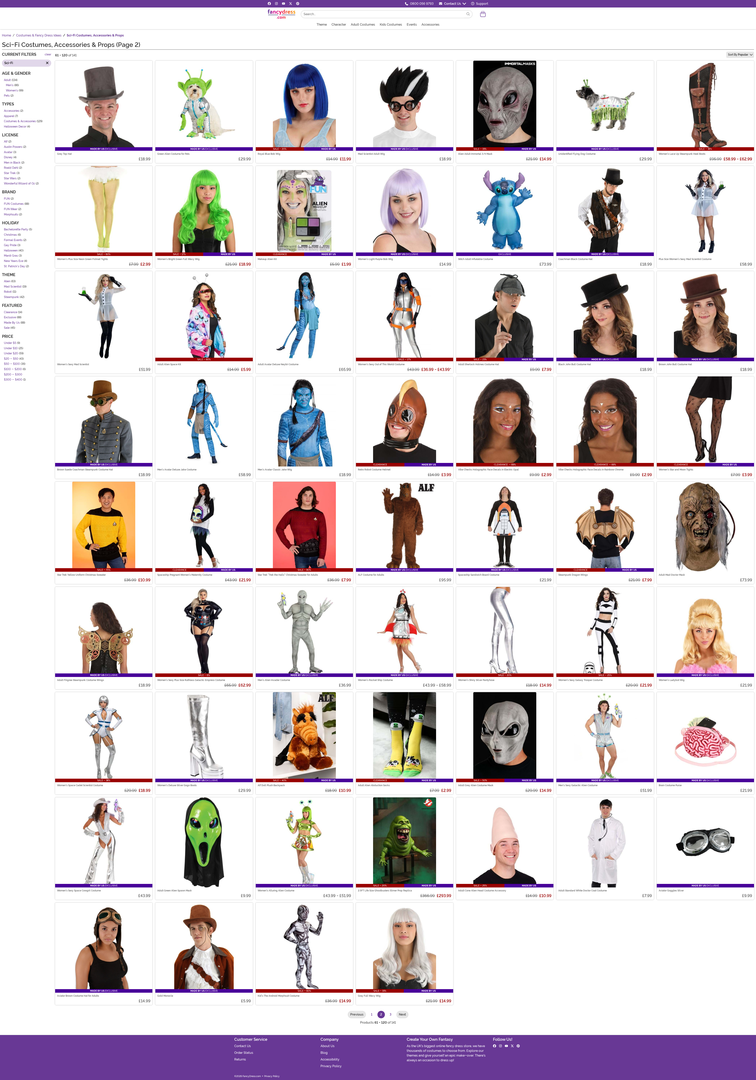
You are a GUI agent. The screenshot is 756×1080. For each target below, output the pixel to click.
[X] (290, 3)
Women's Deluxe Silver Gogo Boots (177, 785)
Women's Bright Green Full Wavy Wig (178, 259)
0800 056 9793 (422, 4)
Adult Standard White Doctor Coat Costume (582, 890)
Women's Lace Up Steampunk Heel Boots (682, 154)
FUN (7, 198)
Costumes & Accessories (20, 121)
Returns (240, 1059)
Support (481, 4)
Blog (324, 1053)
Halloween (11, 250)
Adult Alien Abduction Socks (374, 785)
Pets (7, 96)
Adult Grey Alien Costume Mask (475, 785)
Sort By (738, 54)
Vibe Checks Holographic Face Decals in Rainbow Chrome (591, 469)
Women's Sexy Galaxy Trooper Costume (580, 680)
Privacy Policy (331, 1066)
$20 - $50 (11, 358)
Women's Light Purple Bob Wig (375, 259)
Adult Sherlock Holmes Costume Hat (478, 364)
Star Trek (10, 173)
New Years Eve (13, 261)
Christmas (10, 234)
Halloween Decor (15, 126)
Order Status (243, 1053)
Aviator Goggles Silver (671, 890)
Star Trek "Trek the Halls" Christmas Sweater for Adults (288, 575)
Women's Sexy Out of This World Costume (381, 364)
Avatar (8, 152)
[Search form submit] (468, 14)
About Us (327, 1046)
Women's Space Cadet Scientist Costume (80, 785)
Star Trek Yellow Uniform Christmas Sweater (81, 575)
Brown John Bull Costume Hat (675, 364)
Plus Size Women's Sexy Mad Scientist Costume (685, 259)
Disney (8, 157)
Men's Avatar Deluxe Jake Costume (176, 469)
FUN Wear (10, 209)
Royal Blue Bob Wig (269, 154)
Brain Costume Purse (670, 785)
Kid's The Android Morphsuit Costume (278, 995)
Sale (7, 328)
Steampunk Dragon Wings (573, 575)
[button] (483, 14)
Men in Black (12, 162)
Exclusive (10, 317)
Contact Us (452, 4)
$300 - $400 (13, 380)
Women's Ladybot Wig (672, 680)
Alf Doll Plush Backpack (271, 785)
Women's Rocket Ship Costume (375, 680)
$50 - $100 (12, 364)
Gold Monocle (165, 995)
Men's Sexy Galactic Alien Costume (578, 785)
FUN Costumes (14, 204)
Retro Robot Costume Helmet (374, 469)
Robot (8, 292)
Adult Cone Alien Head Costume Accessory (482, 890)
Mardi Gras (11, 256)
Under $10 (11, 348)
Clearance (10, 312)
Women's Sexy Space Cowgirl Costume (79, 890)
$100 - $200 (13, 369)
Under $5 (10, 343)
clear (48, 54)
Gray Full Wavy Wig (369, 995)
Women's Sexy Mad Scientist (73, 364)
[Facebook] (269, 3)
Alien (7, 281)
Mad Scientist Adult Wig (371, 154)
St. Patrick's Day (14, 266)
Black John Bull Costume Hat (574, 364)
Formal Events (13, 240)
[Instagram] (276, 3)
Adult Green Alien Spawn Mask (174, 890)
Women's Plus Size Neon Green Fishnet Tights (82, 259)
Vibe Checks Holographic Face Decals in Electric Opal (488, 469)
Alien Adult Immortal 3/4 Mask (475, 154)
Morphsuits (11, 214)
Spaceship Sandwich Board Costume (478, 575)
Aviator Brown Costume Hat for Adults (78, 995)
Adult (7, 80)
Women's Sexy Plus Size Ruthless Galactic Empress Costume (191, 680)
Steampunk (11, 297)
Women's (12, 90)
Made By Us (12, 322)
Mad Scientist (12, 286)
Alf (5, 141)
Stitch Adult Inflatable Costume (475, 259)
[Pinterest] (297, 3)
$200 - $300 (13, 374)
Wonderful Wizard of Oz (19, 183)
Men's (9, 85)
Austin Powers (13, 147)
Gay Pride (10, 245)
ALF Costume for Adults (371, 575)
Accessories (11, 111)
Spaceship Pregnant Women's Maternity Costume (184, 575)
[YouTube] (283, 3)
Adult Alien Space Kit (169, 364)
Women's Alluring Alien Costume (276, 890)
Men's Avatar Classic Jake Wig (275, 469)
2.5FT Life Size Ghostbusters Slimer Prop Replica (385, 890)
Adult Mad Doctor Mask (672, 575)
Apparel (9, 116)
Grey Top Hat (64, 154)
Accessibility (330, 1059)
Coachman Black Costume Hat (575, 259)
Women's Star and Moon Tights (676, 469)
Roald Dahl (11, 168)
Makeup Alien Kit (267, 259)
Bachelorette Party (16, 229)
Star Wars (10, 178)
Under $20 (11, 353)
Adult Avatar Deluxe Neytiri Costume (278, 364)
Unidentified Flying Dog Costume (577, 154)
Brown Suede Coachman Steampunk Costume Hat (85, 469)
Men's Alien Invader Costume (274, 680)
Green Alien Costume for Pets (173, 154)
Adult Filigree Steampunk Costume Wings (80, 680)
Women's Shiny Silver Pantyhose (476, 680)
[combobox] (382, 14)
